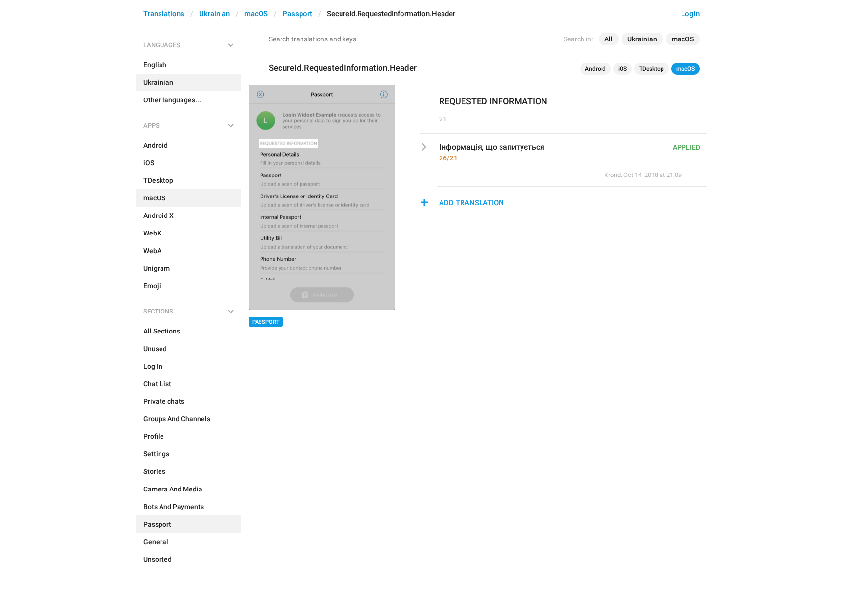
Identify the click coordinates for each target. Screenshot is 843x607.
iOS (622, 68)
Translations (163, 13)
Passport (297, 13)
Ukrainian (214, 13)
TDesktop (651, 68)
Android (595, 68)
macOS (256, 13)
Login (690, 13)
